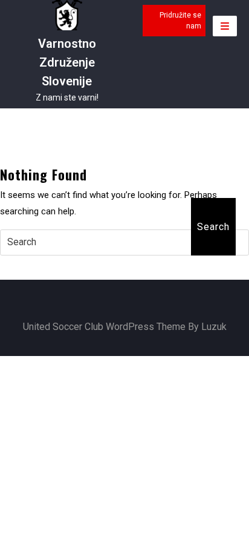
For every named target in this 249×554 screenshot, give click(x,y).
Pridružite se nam (180, 20)
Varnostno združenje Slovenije (67, 62)
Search (213, 226)
